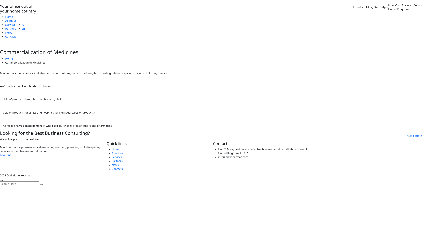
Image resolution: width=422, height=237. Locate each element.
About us (10, 21)
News (8, 32)
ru (23, 24)
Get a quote (414, 136)
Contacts (10, 36)
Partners (10, 28)
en (23, 28)
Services (10, 24)
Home (9, 17)
